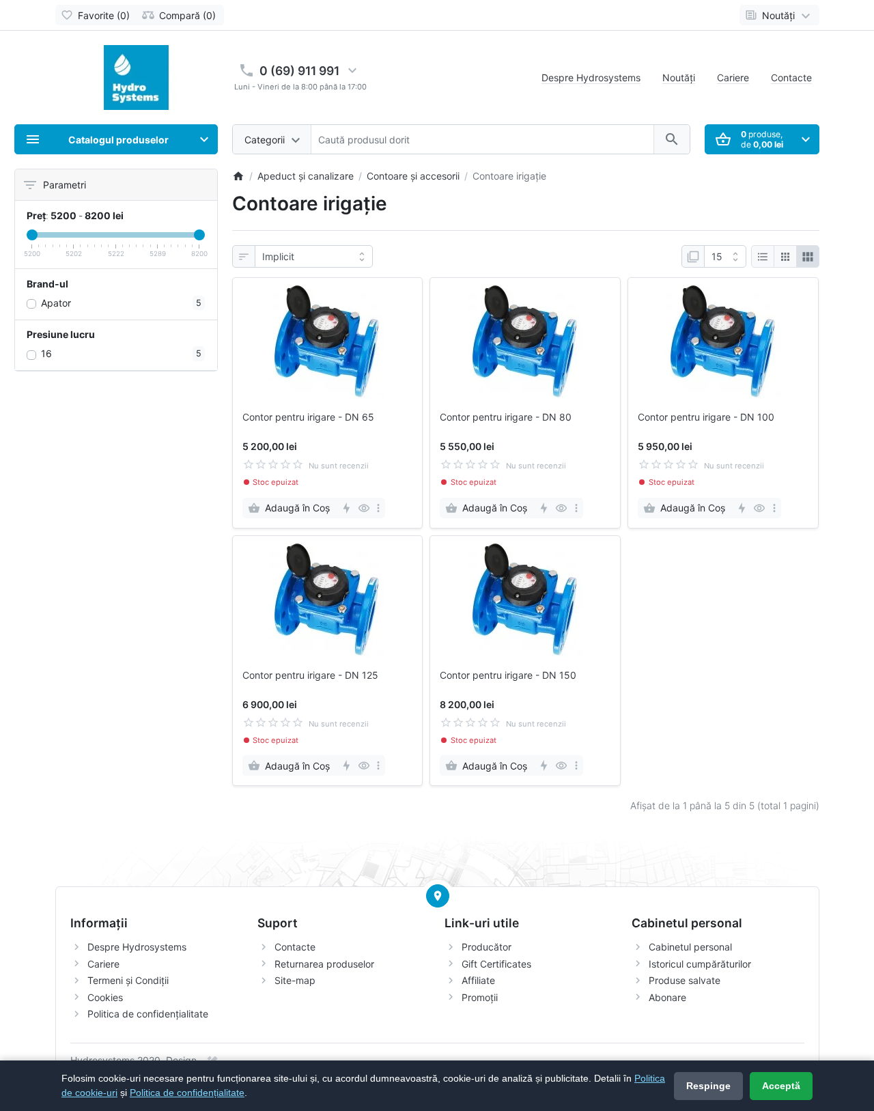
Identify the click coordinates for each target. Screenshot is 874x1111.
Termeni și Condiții (128, 980)
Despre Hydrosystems (590, 77)
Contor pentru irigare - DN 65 (308, 417)
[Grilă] (785, 256)
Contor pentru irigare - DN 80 (506, 417)
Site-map (294, 980)
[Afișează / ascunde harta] (437, 896)
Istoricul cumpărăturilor (700, 964)
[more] (378, 508)
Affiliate (478, 980)
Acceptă (781, 1085)
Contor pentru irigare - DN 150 (508, 675)
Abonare (667, 997)
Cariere (733, 77)
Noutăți (678, 77)
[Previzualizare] (363, 508)
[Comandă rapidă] (346, 508)
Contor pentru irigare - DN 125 (310, 675)
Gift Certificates (496, 964)
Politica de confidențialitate (147, 1013)
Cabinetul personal (690, 947)
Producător (486, 947)
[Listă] (762, 256)
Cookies (105, 997)
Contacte (791, 77)
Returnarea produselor (324, 964)
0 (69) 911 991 (299, 71)
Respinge (708, 1085)
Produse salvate (684, 980)
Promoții (480, 997)
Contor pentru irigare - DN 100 (706, 417)
